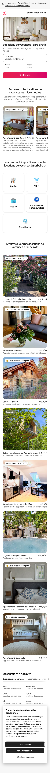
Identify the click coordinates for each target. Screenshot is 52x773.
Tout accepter (25, 744)
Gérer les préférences (25, 757)
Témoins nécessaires (25, 751)
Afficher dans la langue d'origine (17, 6)
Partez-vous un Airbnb (36, 12)
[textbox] (14, 67)
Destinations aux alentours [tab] (13, 679)
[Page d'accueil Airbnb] (5, 13)
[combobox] (25, 59)
